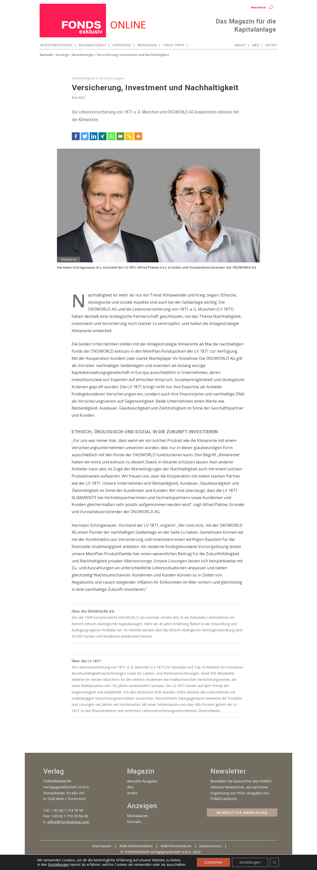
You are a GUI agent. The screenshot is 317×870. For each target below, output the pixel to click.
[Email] (120, 136)
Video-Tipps (174, 45)
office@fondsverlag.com (68, 822)
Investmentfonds (56, 45)
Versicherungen (83, 55)
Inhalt (240, 45)
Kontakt (134, 821)
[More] (138, 136)
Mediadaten (137, 815)
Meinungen (147, 45)
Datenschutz (210, 846)
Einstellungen (250, 862)
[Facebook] (76, 136)
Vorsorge (121, 45)
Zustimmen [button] (213, 862)
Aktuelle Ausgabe (142, 781)
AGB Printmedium (176, 846)
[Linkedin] (94, 136)
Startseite (46, 55)
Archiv (271, 45)
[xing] (102, 136)
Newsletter (258, 7)
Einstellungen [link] (58, 864)
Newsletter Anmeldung (242, 812)
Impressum (101, 846)
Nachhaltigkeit (92, 45)
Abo (255, 45)
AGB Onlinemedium (136, 846)
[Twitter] (85, 136)
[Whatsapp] (111, 136)
